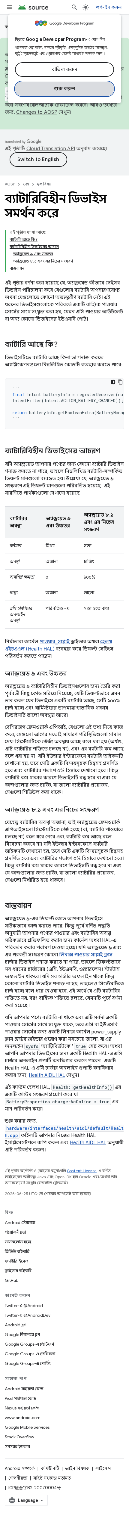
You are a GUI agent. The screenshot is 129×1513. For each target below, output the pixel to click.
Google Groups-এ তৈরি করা (30, 1353)
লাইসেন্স (103, 1468)
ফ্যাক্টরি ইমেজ (16, 1261)
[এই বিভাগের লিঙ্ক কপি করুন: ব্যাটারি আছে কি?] (64, 345)
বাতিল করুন (65, 70)
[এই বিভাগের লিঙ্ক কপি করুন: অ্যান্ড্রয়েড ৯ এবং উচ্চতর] (73, 674)
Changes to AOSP (36, 112)
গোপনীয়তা (17, 1478)
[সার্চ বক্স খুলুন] (74, 7)
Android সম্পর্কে (20, 1468)
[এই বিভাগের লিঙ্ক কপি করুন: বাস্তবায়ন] (38, 906)
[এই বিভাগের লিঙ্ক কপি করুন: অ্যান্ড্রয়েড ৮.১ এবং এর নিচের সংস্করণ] (104, 810)
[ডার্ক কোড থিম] (113, 382)
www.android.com (22, 1417)
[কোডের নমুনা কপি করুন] (120, 382)
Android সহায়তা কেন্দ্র (24, 1388)
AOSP (10, 184)
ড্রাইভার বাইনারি (18, 1270)
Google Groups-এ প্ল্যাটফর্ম (29, 1344)
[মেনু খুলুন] (10, 7)
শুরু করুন (64, 89)
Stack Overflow (19, 1437)
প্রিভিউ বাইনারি (17, 1251)
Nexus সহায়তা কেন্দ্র (22, 1408)
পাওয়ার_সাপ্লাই (55, 642)
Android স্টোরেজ (20, 1222)
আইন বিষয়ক (77, 1468)
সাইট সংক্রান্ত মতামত (52, 1478)
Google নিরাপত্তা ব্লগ (22, 1334)
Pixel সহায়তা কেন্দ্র (20, 1398)
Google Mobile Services (27, 1427)
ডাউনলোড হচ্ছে (18, 1241)
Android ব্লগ (15, 1325)
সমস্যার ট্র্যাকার (17, 1446)
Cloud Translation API (50, 149)
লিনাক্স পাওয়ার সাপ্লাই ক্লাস (85, 955)
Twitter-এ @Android (24, 1305)
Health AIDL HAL (47, 1075)
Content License (82, 1170)
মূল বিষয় (44, 184)
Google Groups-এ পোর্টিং (28, 1363)
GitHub (11, 1280)
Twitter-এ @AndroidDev (27, 1315)
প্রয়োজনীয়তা (15, 1232)
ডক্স (26, 184)
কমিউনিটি (50, 1468)
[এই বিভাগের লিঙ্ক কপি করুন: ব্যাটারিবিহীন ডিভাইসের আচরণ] (106, 451)
